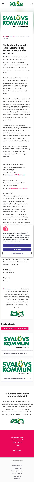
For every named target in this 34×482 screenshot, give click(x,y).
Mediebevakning (17, 465)
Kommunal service (9, 262)
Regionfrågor (15, 264)
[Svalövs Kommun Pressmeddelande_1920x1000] (17, 367)
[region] (17, 241)
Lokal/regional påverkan (10, 259)
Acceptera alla (17, 249)
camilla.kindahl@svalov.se (16, 175)
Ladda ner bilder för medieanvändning (15, 328)
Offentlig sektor (24, 259)
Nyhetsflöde (17, 476)
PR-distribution (17, 468)
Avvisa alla (17, 245)
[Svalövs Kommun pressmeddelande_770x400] (17, 342)
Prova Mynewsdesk (17, 471)
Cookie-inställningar (17, 253)
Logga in (17, 479)
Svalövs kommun (8, 273)
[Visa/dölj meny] (3, 4)
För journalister (17, 473)
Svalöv (5, 281)
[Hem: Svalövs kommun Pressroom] (16, 4)
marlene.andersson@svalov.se (17, 188)
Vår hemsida (17, 450)
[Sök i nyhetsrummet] (31, 4)
